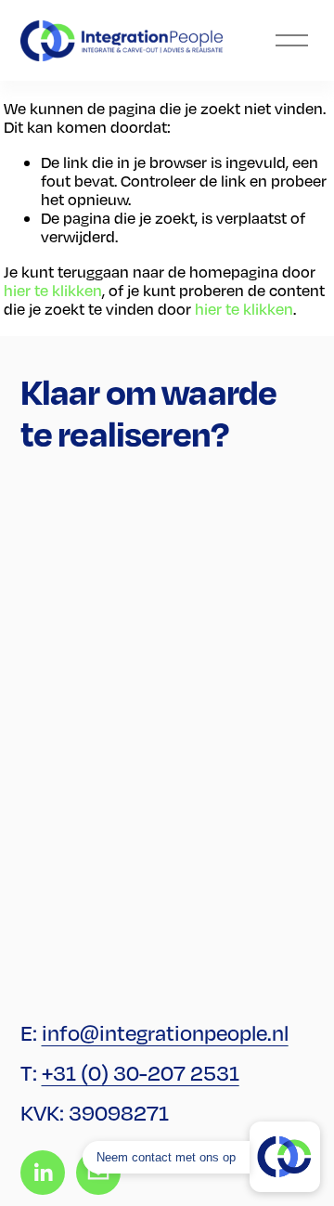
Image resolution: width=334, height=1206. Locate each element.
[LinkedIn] (42, 1172)
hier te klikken (53, 290)
